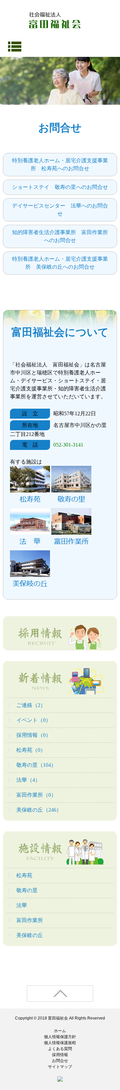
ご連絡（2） (31, 705)
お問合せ (60, 1060)
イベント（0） (33, 720)
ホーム (60, 1030)
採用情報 (60, 1054)
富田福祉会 (58, 1018)
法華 (21, 905)
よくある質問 (60, 1048)
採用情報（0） (33, 735)
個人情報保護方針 (60, 1036)
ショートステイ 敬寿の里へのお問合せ (60, 187)
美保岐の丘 (29, 935)
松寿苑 (24, 875)
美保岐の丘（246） (39, 810)
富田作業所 (29, 920)
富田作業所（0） (36, 795)
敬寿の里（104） (36, 765)
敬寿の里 (27, 890)
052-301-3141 (68, 445)
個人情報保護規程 (60, 1042)
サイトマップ (60, 1066)
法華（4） (28, 780)
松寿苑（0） (31, 750)
